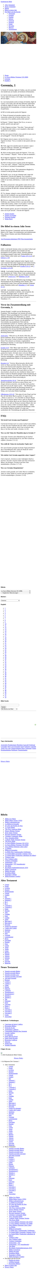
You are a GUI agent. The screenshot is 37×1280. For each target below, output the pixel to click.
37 (5, 671)
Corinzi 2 (8, 983)
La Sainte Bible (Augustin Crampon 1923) (18, 853)
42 (5, 680)
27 (5, 653)
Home (7, 75)
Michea (7, 952)
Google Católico (10, 1033)
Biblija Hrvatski (10, 871)
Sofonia (7, 958)
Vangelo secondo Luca (12, 975)
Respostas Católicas (11, 1040)
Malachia (7, 963)
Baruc (6, 939)
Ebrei (6, 1003)
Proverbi (7, 925)
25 (5, 650)
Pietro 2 (7, 1008)
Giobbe (7, 918)
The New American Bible (13, 829)
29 (5, 657)
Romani (7, 980)
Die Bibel (8, 866)
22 (5, 645)
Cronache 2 (8, 907)
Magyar (11, 27)
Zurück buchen (9, 214)
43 (5, 681)
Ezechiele (8, 940)
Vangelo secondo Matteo (12, 971)
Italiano (11, 19)
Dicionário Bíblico (10, 1026)
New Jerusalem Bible (11, 838)
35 (5, 667)
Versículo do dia (10, 1028)
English (11, 17)
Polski (11, 24)
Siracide (7, 932)
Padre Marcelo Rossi (11, 1036)
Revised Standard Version (13, 834)
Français (11, 20)
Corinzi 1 (8, 982)
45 (5, 685)
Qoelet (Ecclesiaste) (11, 926)
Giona (7, 951)
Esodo (7, 886)
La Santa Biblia (10, 827)
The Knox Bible (10, 841)
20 (5, 641)
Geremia (7, 935)
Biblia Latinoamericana (12, 822)
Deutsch (11, 22)
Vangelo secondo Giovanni (13, 976)
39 (5, 674)
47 (5, 688)
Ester (6, 916)
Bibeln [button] (7, 8)
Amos (6, 947)
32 (5, 662)
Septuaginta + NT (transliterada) (15, 864)
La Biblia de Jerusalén (12, 824)
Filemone (8, 1001)
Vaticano (7, 1042)
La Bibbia (8, 848)
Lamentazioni (9, 937)
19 (5, 639)
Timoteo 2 (8, 997)
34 (5, 666)
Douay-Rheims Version (12, 831)
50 (5, 694)
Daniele (7, 942)
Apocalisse (8, 1016)
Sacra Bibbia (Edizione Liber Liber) (16, 847)
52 (5, 697)
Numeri (7, 890)
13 (5, 629)
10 (5, 624)
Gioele (7, 946)
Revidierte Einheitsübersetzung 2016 (16, 867)
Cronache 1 (8, 905)
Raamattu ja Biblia (11, 874)
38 (5, 673)
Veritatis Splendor (10, 1045)
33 (5, 664)
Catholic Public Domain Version (15, 840)
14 (5, 631)
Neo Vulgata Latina (11, 859)
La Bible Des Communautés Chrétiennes (18, 852)
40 (5, 676)
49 (5, 692)
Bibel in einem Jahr (11, 10)
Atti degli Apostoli (10, 978)
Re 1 (6, 902)
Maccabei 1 (8, 921)
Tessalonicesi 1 (9, 992)
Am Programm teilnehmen (9, 239)
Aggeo (7, 959)
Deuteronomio (9, 891)
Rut (6, 897)
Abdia (7, 949)
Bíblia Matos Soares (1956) (13, 820)
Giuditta (7, 914)
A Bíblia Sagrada (14, 1262)
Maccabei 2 (8, 923)
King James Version (11, 833)
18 (5, 638)
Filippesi (7, 989)
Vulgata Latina (9, 857)
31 (5, 660)
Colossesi (8, 990)
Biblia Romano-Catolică (12, 876)
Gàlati (6, 985)
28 (5, 655)
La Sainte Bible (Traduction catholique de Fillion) (20, 855)
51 (5, 695)
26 (5, 652)
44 (5, 683)
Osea (6, 944)
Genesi (7, 884)
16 (5, 634)
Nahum (7, 954)
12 (5, 627)
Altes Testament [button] (10, 5)
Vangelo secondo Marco (12, 973)
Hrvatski (11, 26)
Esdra (6, 909)
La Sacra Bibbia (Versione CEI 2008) (17, 845)
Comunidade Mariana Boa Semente (16, 1031)
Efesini (7, 987)
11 (5, 625)
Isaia (6, 933)
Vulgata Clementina (11, 860)
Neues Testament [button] (10, 6)
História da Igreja (14, 1260)
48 (5, 690)
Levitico (7, 888)
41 (5, 678)
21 (5, 643)
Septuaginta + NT (10, 862)
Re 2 (6, 904)
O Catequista (9, 1035)
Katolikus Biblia (10, 873)
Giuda (7, 1015)
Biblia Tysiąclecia (10, 869)
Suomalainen (13, 29)
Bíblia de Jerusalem (11, 850)
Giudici (7, 895)
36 (5, 669)
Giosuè (7, 893)
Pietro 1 (7, 1006)
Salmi (6, 919)
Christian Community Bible (13, 836)
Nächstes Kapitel (10, 217)
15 (5, 632)
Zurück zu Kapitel (10, 215)
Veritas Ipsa (8, 1043)
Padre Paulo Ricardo (11, 1038)
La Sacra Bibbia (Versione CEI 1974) (17, 843)
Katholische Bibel (6, 1)
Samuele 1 (8, 898)
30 (5, 659)
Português (12, 13)
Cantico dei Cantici (11, 928)
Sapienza (7, 930)
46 (5, 687)
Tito (6, 999)
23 (5, 646)
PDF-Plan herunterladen (25, 239)
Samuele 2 (8, 900)
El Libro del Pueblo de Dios (14, 826)
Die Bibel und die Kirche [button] (12, 12)
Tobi (6, 912)
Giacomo (7, 1004)
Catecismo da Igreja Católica (14, 1024)
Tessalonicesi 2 (9, 994)
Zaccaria (7, 961)
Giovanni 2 (8, 1011)
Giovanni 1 (8, 1009)
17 (5, 636)
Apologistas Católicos (11, 1029)
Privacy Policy (5, 761)
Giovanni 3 (8, 1013)
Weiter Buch (9, 219)
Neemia (7, 911)
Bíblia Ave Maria (10, 819)
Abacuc (7, 956)
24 (5, 648)
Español (11, 15)
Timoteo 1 (8, 996)
